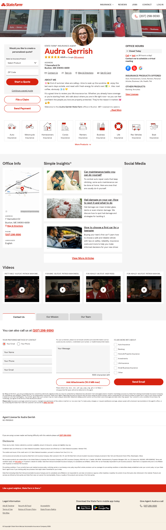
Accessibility (45, 506)
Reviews (122, 5)
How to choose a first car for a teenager (101, 229)
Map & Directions (15, 226)
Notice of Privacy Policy (27, 509)
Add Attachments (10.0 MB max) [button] (83, 382)
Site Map (6, 513)
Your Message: (64, 349)
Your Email (11, 344)
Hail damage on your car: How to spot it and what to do (101, 201)
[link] (12, 4)
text (133, 55)
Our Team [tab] (86, 317)
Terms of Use (8, 509)
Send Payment (22, 108)
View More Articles (83, 258)
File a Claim (22, 99)
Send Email (138, 382)
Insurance (105, 5)
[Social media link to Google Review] (140, 68)
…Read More (115, 110)
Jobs (134, 5)
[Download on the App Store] (84, 507)
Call (127, 55)
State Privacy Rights (48, 509)
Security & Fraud (24, 506)
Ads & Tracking (8, 506)
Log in (160, 5)
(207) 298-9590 (13, 234)
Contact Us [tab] (19, 317)
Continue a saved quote (22, 91)
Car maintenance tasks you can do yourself (99, 173)
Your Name (9, 352)
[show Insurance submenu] (112, 4)
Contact (147, 5)
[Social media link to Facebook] (128, 68)
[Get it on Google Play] (101, 507)
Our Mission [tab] (52, 317)
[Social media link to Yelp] (134, 68)
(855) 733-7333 (48, 402)
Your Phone (25, 344)
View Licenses (132, 94)
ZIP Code (12, 72)
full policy (18, 461)
